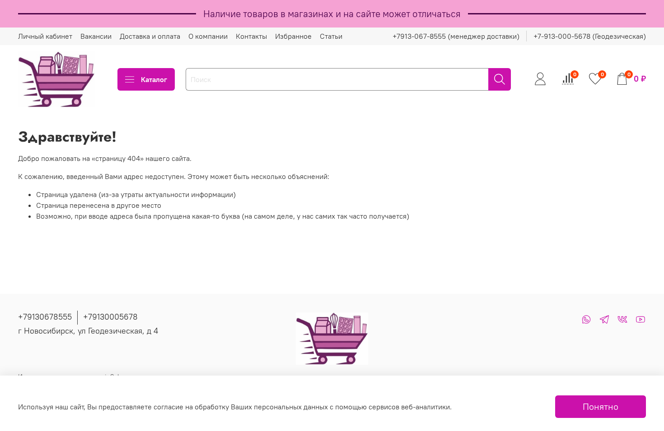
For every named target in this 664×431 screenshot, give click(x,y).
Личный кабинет (45, 36)
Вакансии (96, 36)
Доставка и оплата (150, 36)
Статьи (331, 36)
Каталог (154, 79)
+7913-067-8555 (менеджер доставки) (456, 36)
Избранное (293, 36)
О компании (208, 36)
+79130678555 (45, 317)
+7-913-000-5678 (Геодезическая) (589, 36)
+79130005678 (110, 317)
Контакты (251, 36)
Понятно (600, 406)
